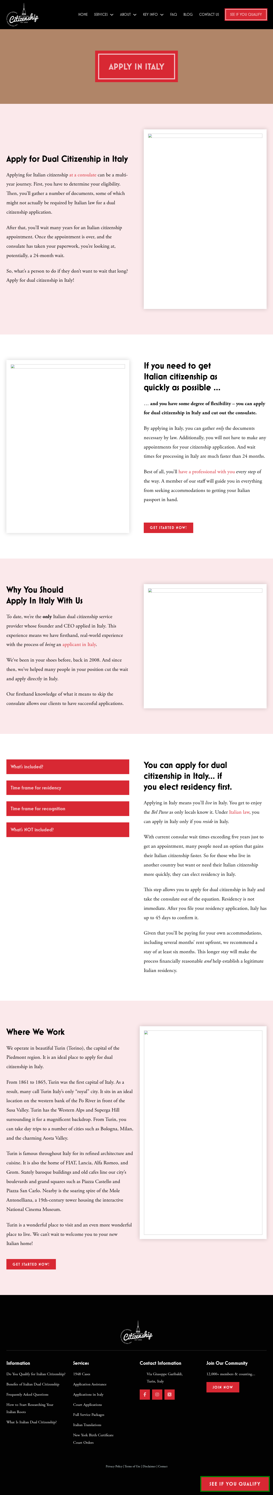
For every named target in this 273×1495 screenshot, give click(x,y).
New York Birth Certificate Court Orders (93, 1439)
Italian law (238, 812)
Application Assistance (89, 1384)
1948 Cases (81, 1374)
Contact (162, 1466)
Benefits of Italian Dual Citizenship (32, 1384)
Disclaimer (149, 1466)
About (125, 14)
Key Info (150, 14)
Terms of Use (132, 1466)
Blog (188, 14)
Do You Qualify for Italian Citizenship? (35, 1374)
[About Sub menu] (135, 15)
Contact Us (209, 14)
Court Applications (87, 1404)
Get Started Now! (168, 527)
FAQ (173, 14)
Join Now (223, 1387)
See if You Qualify (246, 14)
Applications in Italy (88, 1394)
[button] (67, 766)
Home (83, 14)
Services (101, 14)
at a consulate (82, 175)
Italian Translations (87, 1424)
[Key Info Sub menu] (162, 15)
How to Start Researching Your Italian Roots (29, 1408)
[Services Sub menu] (112, 15)
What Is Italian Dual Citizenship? (31, 1422)
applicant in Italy (78, 644)
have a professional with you (207, 472)
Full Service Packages (88, 1414)
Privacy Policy (114, 1466)
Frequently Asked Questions (27, 1394)
